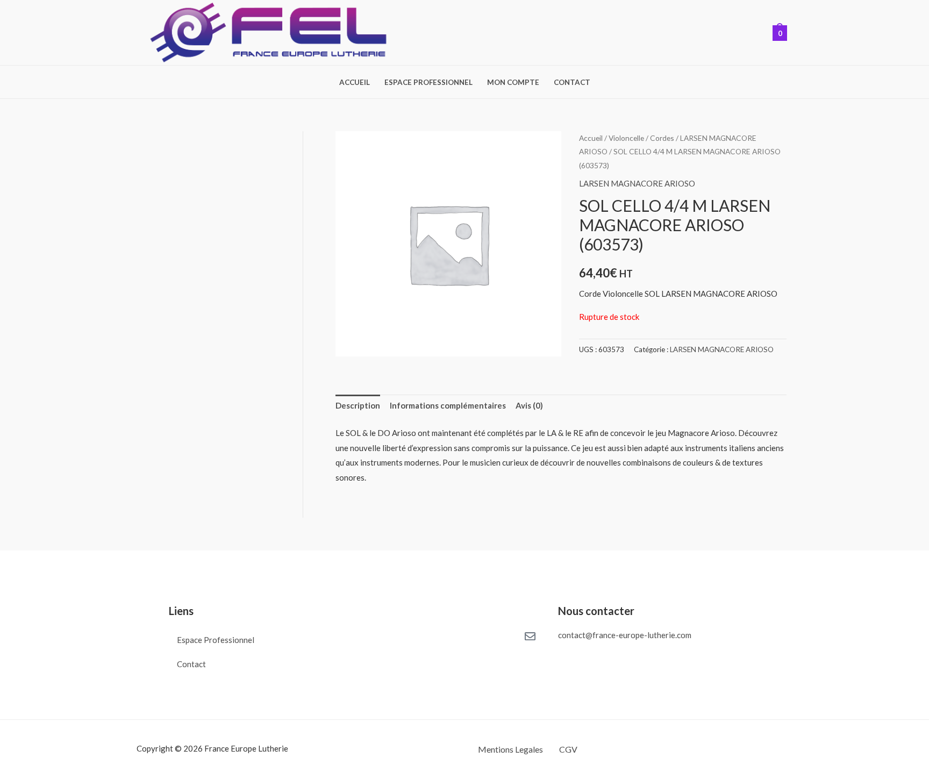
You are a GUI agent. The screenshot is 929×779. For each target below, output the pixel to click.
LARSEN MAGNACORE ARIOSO (637, 183)
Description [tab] (357, 405)
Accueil (354, 82)
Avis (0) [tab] (529, 405)
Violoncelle (626, 137)
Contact (572, 82)
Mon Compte (513, 82)
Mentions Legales (510, 749)
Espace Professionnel (428, 82)
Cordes (662, 137)
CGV (568, 749)
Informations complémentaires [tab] (448, 405)
